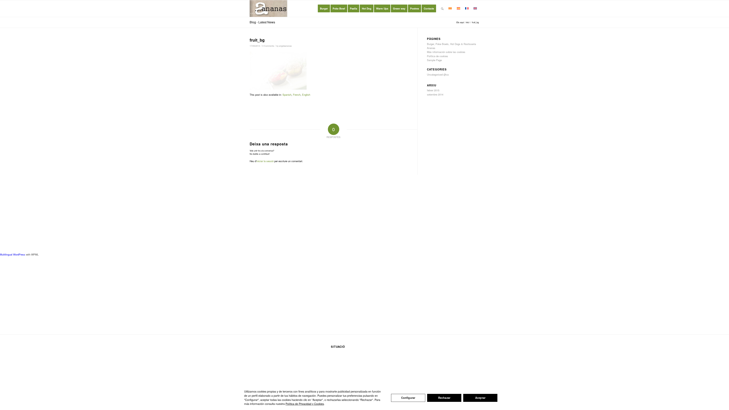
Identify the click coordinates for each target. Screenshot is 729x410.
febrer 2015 (433, 90)
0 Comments (268, 45)
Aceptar (480, 398)
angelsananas (285, 45)
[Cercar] (442, 8)
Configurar (408, 398)
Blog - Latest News (262, 22)
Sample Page (434, 60)
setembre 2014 (435, 94)
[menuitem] (323, 8)
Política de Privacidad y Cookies (305, 404)
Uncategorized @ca (438, 74)
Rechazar (444, 398)
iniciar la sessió (265, 161)
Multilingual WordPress (12, 254)
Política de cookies (437, 56)
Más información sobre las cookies (446, 52)
